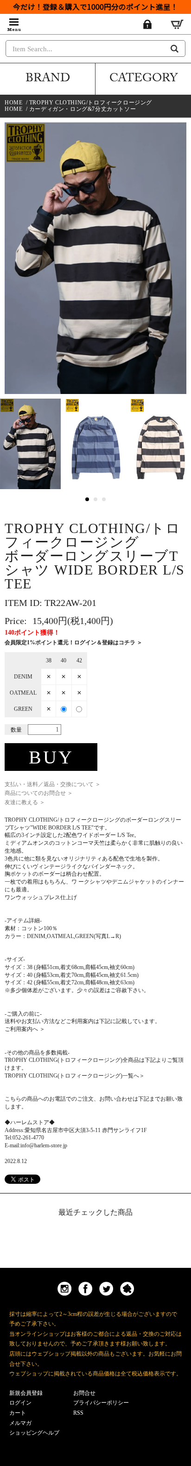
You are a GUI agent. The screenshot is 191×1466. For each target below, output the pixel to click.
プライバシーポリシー (101, 1402)
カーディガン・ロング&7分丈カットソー (82, 109)
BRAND (47, 79)
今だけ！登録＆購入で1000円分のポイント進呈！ (95, 6)
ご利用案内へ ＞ (25, 1029)
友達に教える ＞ (25, 802)
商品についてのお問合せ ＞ (39, 793)
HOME (13, 102)
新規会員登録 (26, 1393)
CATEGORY (143, 79)
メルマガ (20, 1423)
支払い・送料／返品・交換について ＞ (53, 784)
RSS (78, 1413)
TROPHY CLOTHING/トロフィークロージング (90, 102)
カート (17, 1413)
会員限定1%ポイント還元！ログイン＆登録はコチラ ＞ (73, 642)
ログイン (20, 1402)
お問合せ (84, 1393)
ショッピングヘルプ (34, 1433)
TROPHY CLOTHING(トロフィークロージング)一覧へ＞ (75, 1075)
